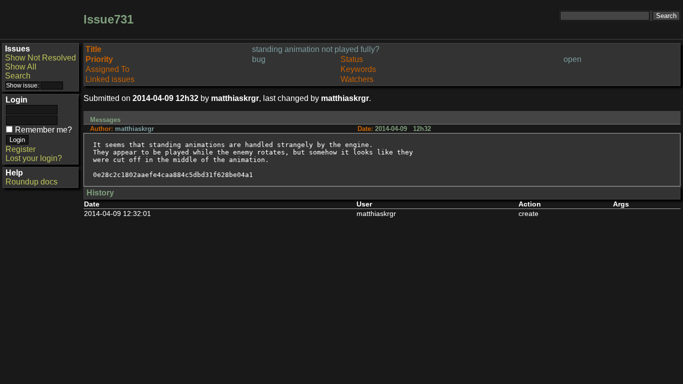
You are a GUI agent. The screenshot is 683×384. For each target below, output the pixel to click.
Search (17, 76)
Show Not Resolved (40, 58)
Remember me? (43, 130)
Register (21, 149)
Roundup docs (32, 182)
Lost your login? (34, 158)
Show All (20, 66)
